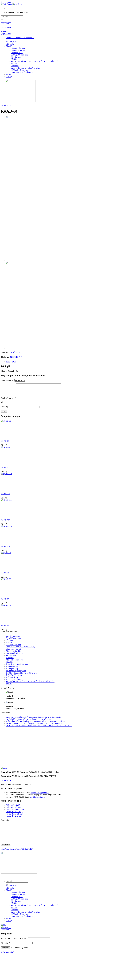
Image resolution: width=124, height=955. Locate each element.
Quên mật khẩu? (7, 952)
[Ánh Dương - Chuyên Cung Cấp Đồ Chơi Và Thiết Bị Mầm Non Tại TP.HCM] (12, 4)
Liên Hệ (9, 77)
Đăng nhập (5, 948)
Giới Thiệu (10, 44)
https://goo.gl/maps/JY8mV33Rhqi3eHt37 (17, 849)
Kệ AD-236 (5, 467)
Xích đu (14, 64)
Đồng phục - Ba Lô (13, 649)
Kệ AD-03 (5, 599)
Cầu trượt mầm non (18, 50)
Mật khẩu (5, 943)
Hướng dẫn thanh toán (14, 814)
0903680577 (6, 23)
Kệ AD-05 (5, 441)
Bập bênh (14, 59)
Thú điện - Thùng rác (14, 675)
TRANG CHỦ (11, 42)
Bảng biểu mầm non (13, 638)
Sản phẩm (9, 46)
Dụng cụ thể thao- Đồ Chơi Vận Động (25, 68)
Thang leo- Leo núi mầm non (22, 72)
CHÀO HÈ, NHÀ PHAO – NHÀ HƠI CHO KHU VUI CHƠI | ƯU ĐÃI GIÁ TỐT (39, 726)
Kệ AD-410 (5, 625)
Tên (3, 402)
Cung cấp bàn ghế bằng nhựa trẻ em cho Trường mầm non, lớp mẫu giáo (34, 717)
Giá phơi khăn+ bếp (13, 651)
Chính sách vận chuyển (15, 809)
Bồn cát (9, 642)
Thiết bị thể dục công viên (16, 671)
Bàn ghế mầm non (18, 48)
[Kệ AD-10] (64, 348)
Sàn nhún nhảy (11, 662)
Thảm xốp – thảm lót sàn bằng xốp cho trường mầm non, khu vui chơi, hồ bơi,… (37, 721)
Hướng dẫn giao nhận (14, 816)
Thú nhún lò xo (17, 53)
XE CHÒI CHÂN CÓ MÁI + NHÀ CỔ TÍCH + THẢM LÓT (35, 61)
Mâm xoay (15, 66)
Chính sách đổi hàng (14, 807)
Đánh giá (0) (11, 362)
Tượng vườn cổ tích (13, 679)
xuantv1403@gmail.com (6, 32)
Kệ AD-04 (5, 573)
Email (4, 407)
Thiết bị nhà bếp (12, 668)
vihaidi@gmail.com (37, 797)
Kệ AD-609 (5, 546)
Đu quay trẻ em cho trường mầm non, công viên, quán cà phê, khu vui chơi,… (36, 723)
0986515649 (6, 27)
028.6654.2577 (7, 780)
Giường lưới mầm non (19, 55)
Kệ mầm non (16, 57)
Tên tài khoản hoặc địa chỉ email (14, 938)
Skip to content (6, 2)
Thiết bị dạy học (12, 666)
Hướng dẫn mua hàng (14, 812)
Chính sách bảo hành (14, 805)
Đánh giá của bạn (7, 380)
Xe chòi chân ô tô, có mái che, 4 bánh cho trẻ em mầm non (28, 719)
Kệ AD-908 (5, 520)
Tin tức (8, 74)
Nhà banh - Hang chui (14, 660)
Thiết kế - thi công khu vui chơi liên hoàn (21, 673)
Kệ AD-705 (5, 494)
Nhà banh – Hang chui (19, 70)
